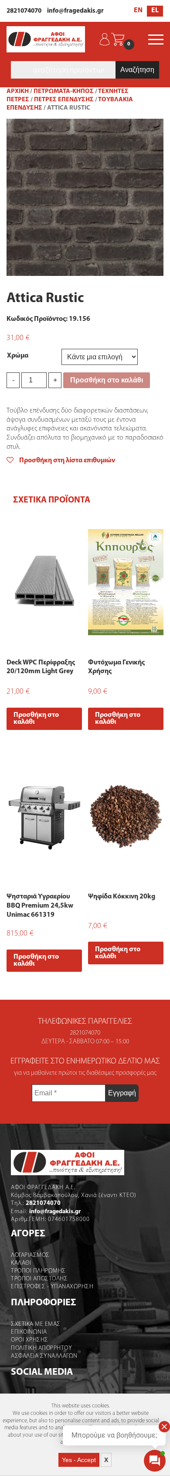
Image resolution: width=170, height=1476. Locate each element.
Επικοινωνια (29, 1332)
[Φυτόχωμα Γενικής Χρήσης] (125, 582)
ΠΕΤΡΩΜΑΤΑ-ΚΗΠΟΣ (64, 91)
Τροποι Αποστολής (39, 1279)
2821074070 (24, 11)
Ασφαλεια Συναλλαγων (44, 1356)
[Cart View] (117, 39)
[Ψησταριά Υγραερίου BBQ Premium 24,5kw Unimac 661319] (44, 816)
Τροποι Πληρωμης (38, 1271)
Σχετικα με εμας (36, 1324)
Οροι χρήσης (29, 1340)
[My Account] (104, 39)
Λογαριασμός (30, 1255)
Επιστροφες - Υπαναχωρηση (52, 1286)
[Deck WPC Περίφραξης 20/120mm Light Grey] (44, 582)
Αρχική (18, 91)
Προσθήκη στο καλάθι (106, 380)
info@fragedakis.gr (75, 11)
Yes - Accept (79, 1459)
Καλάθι (21, 1263)
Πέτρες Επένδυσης (64, 99)
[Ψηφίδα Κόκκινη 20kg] (125, 816)
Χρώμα (17, 355)
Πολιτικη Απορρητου (41, 1348)
